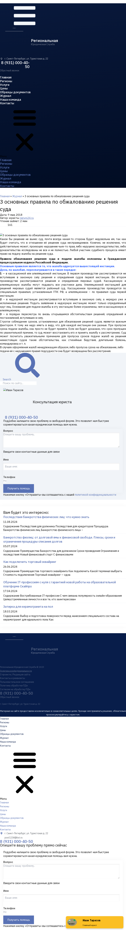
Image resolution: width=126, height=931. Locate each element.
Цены (4, 88)
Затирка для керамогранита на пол (28, 606)
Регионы (6, 81)
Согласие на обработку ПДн (15, 689)
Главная (5, 77)
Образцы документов (15, 92)
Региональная (44, 40)
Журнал (5, 96)
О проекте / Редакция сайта (15, 674)
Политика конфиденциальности (16, 670)
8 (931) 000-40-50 (15, 64)
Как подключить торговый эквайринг (29, 562)
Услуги (4, 85)
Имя (6, 459)
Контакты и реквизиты (12, 678)
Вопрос (8, 430)
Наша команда (10, 99)
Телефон (9, 477)
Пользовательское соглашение (17, 681)
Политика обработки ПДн (14, 685)
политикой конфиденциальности (95, 494)
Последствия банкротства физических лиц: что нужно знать (46, 517)
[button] (9, 70)
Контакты (7, 103)
